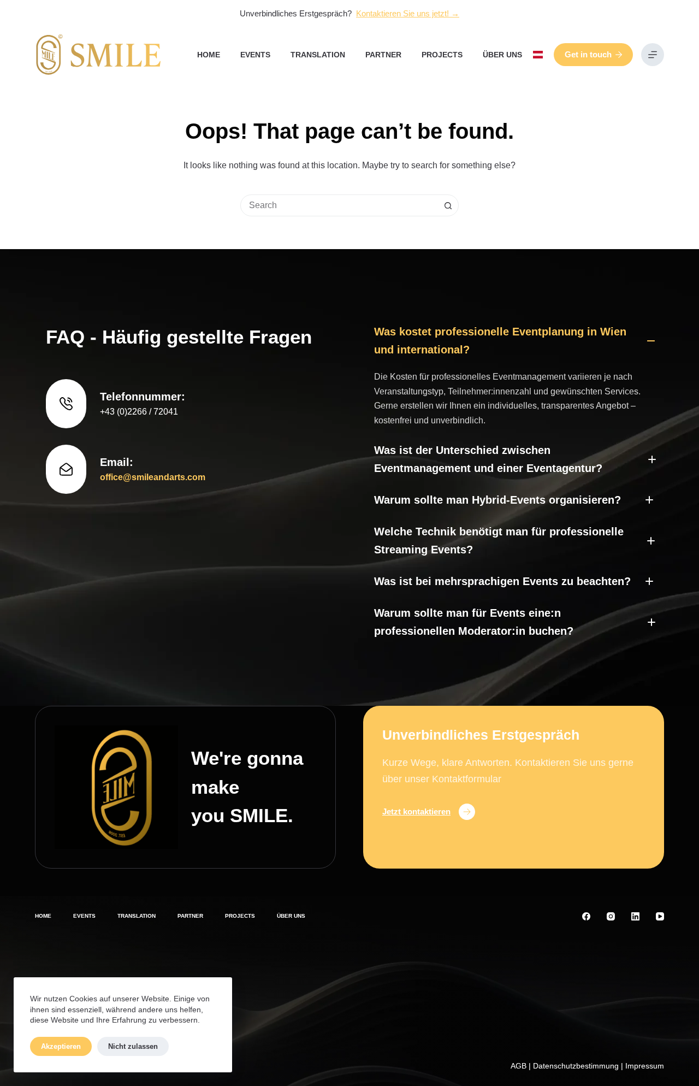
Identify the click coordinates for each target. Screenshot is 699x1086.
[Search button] (447, 205)
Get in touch (588, 54)
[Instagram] (611, 916)
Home (208, 54)
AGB (518, 1065)
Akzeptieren (61, 1046)
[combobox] (339, 205)
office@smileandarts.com (152, 477)
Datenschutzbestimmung (576, 1065)
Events (255, 54)
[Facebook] (586, 916)
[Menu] (652, 54)
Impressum (644, 1065)
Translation (318, 54)
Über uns (502, 54)
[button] (538, 54)
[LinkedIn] (635, 916)
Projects (442, 54)
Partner (383, 54)
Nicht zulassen (133, 1046)
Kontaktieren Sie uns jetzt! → (407, 13)
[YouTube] (660, 916)
